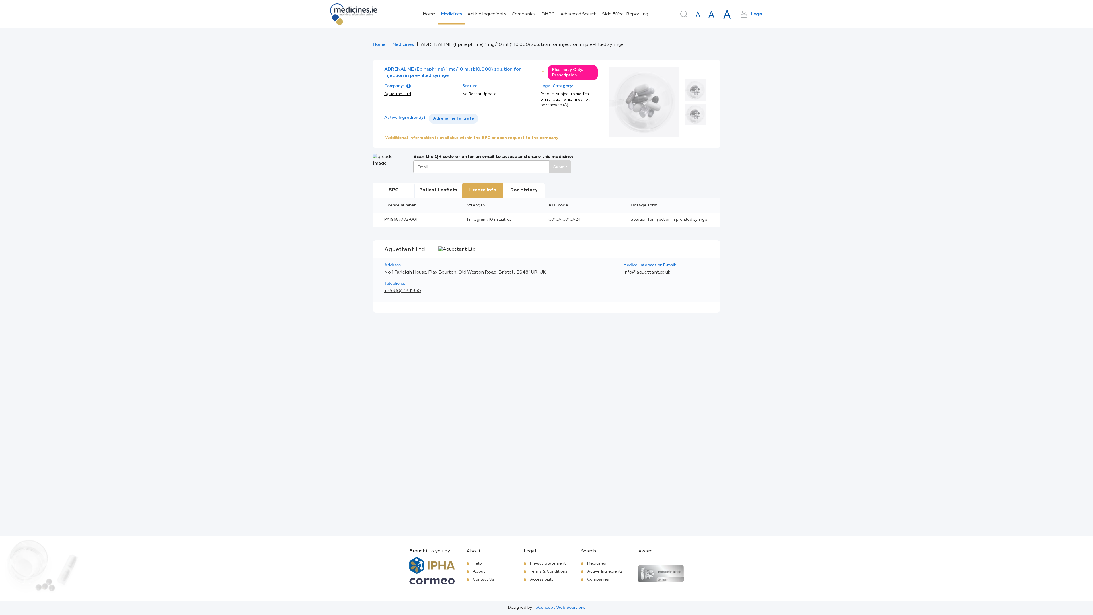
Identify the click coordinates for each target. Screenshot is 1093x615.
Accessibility (542, 579)
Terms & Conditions (548, 571)
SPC (393, 190)
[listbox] (453, 119)
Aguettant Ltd (397, 94)
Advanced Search (578, 14)
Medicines (451, 14)
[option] (453, 119)
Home (429, 14)
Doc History (523, 190)
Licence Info (482, 190)
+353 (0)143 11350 (402, 291)
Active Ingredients (486, 14)
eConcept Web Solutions (560, 608)
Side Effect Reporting (625, 14)
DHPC (547, 14)
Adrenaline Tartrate (453, 118)
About (479, 571)
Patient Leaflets (438, 190)
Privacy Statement (548, 563)
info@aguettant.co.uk (646, 272)
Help (477, 563)
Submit (560, 167)
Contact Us (483, 579)
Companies (524, 14)
